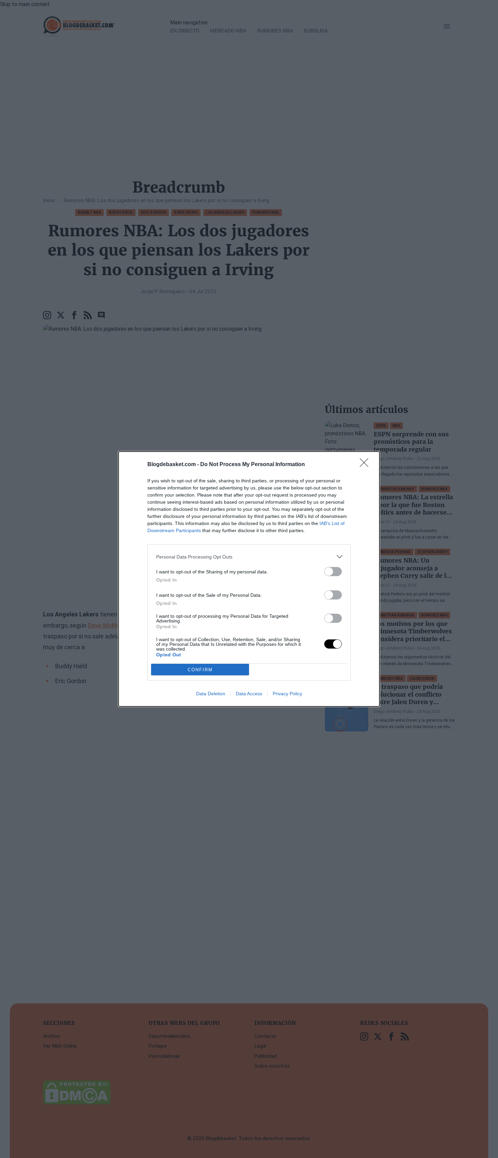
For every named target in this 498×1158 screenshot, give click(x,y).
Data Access (249, 693)
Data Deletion (210, 693)
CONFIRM (200, 669)
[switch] (333, 571)
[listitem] (249, 556)
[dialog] (249, 579)
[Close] (366, 464)
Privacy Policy (287, 693)
